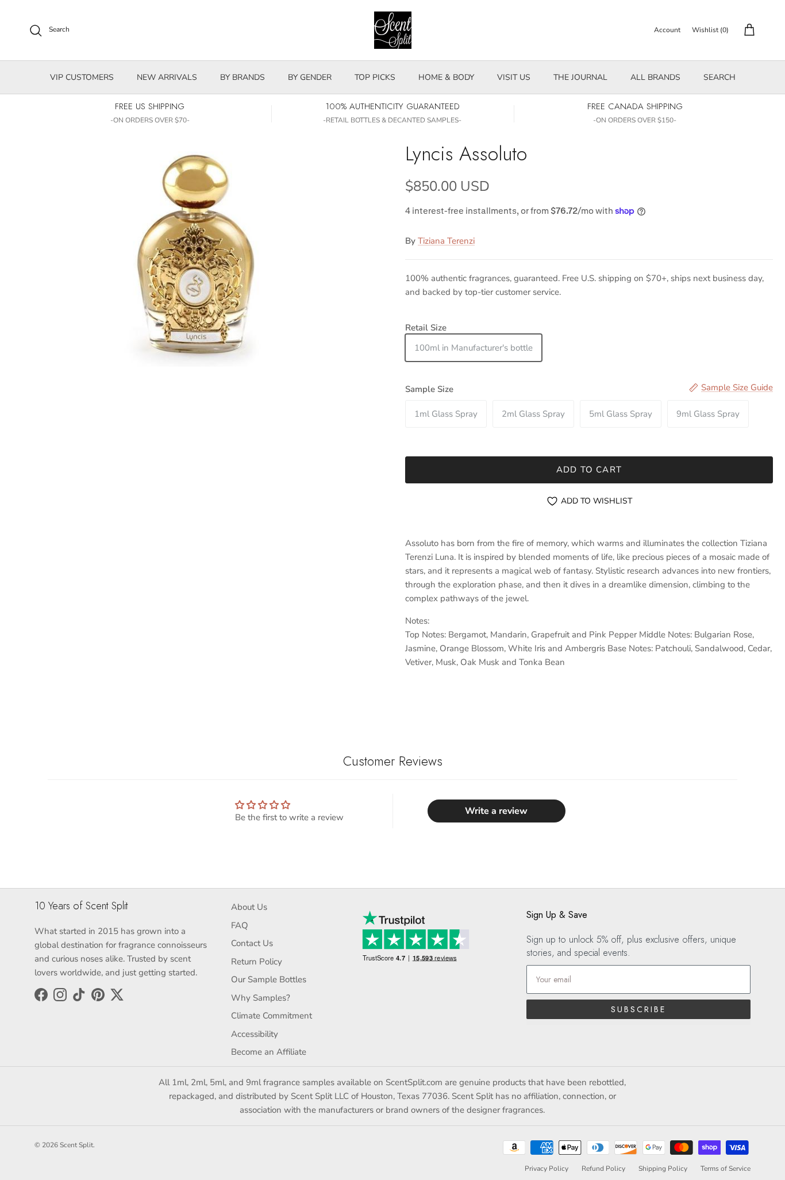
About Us (249, 907)
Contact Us (252, 943)
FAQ (239, 925)
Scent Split (76, 1145)
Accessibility (254, 1034)
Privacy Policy (546, 1168)
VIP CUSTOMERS (82, 77)
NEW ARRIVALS (167, 77)
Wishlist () (710, 29)
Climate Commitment (271, 1015)
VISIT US (513, 77)
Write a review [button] (496, 811)
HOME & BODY (446, 77)
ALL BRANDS (655, 77)
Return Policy (256, 961)
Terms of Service (726, 1168)
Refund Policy (603, 1168)
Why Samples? (260, 998)
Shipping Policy (662, 1168)
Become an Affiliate (268, 1052)
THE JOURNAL (580, 77)
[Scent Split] (392, 30)
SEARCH (719, 77)
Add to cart (589, 469)
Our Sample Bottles (268, 979)
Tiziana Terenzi (446, 241)
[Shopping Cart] (747, 30)
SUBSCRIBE (638, 1009)
